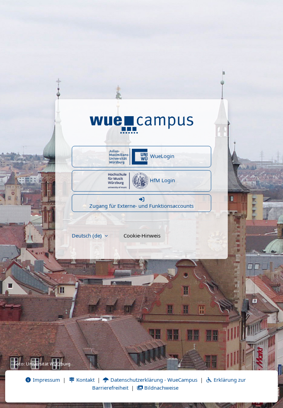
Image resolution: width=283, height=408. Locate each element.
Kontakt (85, 379)
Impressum (45, 379)
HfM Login (161, 180)
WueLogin (161, 155)
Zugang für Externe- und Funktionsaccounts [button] (141, 205)
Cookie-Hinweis (142, 235)
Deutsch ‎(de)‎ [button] (87, 235)
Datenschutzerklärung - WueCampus (153, 379)
